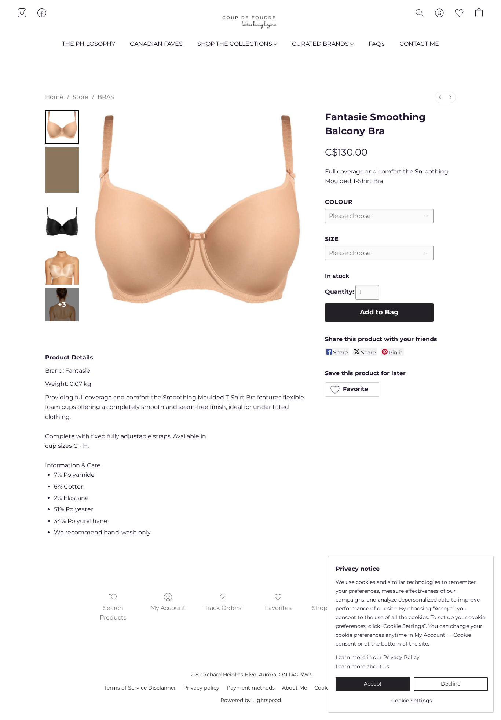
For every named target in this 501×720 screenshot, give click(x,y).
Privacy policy (201, 687)
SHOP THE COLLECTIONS (235, 43)
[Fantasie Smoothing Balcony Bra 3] (62, 268)
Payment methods (251, 687)
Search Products (113, 612)
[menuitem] (440, 97)
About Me (294, 687)
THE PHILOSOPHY (88, 43)
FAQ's (377, 43)
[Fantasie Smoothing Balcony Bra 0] (62, 127)
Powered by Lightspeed (250, 700)
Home (54, 97)
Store (80, 97)
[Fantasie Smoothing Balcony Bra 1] (62, 170)
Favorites (278, 607)
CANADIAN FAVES (156, 43)
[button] (250, 20)
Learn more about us (362, 666)
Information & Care (72, 465)
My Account (168, 607)
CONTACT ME (419, 43)
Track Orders (223, 607)
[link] (412, 698)
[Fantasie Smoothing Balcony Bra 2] (62, 222)
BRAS (106, 97)
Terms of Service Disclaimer (140, 687)
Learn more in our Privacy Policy (378, 657)
